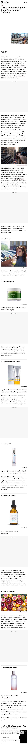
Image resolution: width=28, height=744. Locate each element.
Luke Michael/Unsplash (22, 611)
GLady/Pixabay (27, 38)
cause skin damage (18, 138)
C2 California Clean (6, 75)
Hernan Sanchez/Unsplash (22, 164)
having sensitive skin (19, 178)
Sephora (12, 309)
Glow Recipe (7, 697)
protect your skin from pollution (16, 65)
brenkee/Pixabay (23, 267)
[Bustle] (4, 2)
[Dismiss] (26, 731)
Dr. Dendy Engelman (19, 75)
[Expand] (21, 731)
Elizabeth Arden (22, 392)
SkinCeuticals (4, 533)
